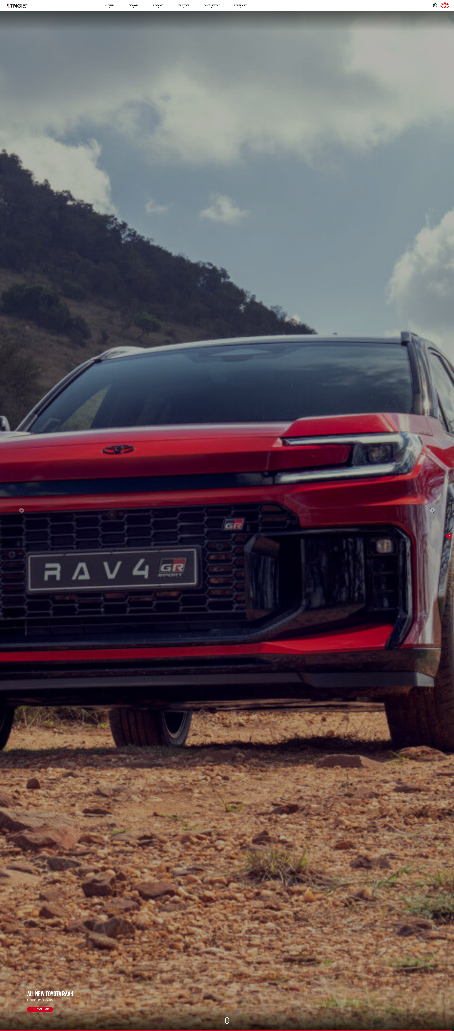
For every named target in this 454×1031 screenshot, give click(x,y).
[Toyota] (445, 5)
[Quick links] (446, 536)
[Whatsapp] (435, 5)
